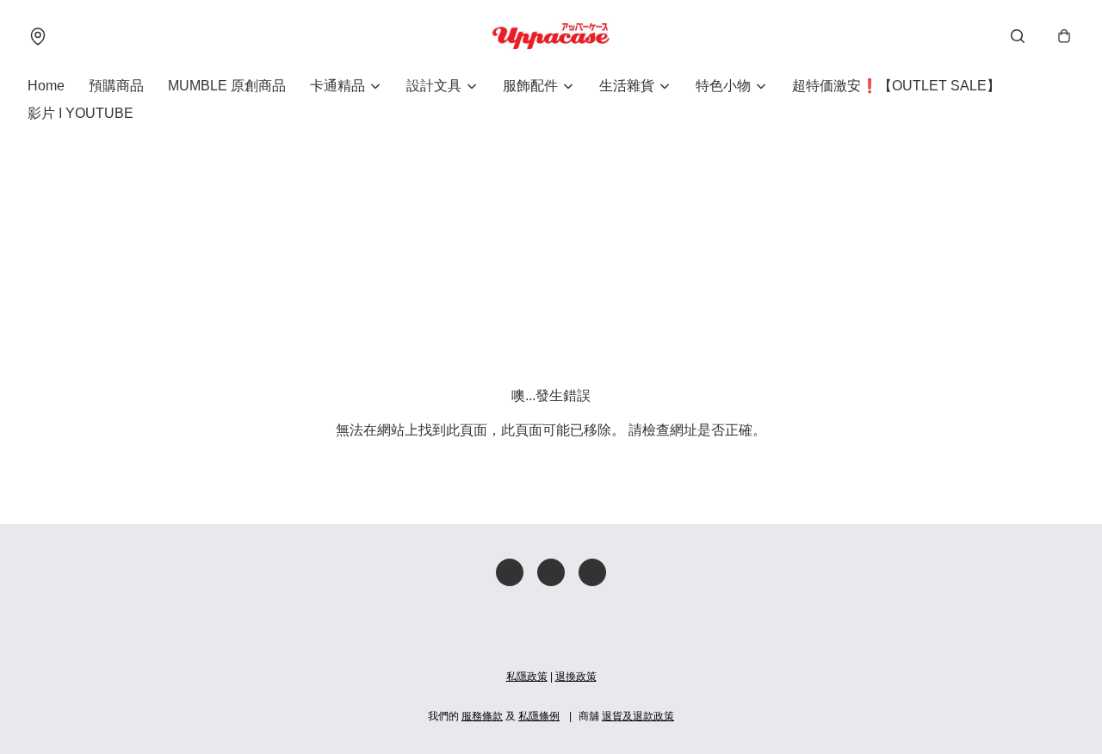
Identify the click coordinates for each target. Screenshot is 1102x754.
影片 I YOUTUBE (80, 113)
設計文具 (433, 85)
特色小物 (723, 85)
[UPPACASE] (551, 36)
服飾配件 (530, 85)
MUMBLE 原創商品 (227, 85)
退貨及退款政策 (638, 716)
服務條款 (482, 716)
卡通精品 (337, 85)
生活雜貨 (626, 85)
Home (46, 85)
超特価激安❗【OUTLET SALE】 (896, 85)
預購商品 (116, 85)
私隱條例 (539, 716)
